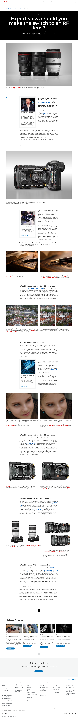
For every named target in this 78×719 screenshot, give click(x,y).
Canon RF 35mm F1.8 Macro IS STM (36, 288)
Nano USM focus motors (37, 509)
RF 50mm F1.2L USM (31, 443)
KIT (7, 634)
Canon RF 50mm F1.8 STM (61, 332)
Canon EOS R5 (33, 330)
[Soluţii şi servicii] (54, 5)
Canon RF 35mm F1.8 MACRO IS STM (49, 277)
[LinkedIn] (69, 713)
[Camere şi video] (30, 5)
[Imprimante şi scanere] (46, 5)
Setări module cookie (20, 710)
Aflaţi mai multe (11, 648)
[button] (30, 654)
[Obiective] (36, 5)
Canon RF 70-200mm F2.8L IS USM (32, 545)
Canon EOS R (25, 275)
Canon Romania (5, 713)
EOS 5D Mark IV (28, 547)
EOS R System (45, 113)
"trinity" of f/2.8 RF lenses (15, 87)
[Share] (39, 610)
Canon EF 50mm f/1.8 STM (12, 331)
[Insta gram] (66, 713)
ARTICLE (39, 14)
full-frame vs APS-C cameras (44, 102)
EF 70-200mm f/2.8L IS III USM (12, 547)
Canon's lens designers (33, 131)
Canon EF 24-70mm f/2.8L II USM (15, 485)
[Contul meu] (75, 2)
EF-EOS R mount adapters (50, 118)
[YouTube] (75, 713)
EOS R (13, 546)
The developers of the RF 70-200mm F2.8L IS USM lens (57, 551)
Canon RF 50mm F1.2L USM (62, 425)
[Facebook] (64, 713)
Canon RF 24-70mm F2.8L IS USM (48, 485)
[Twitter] (72, 713)
